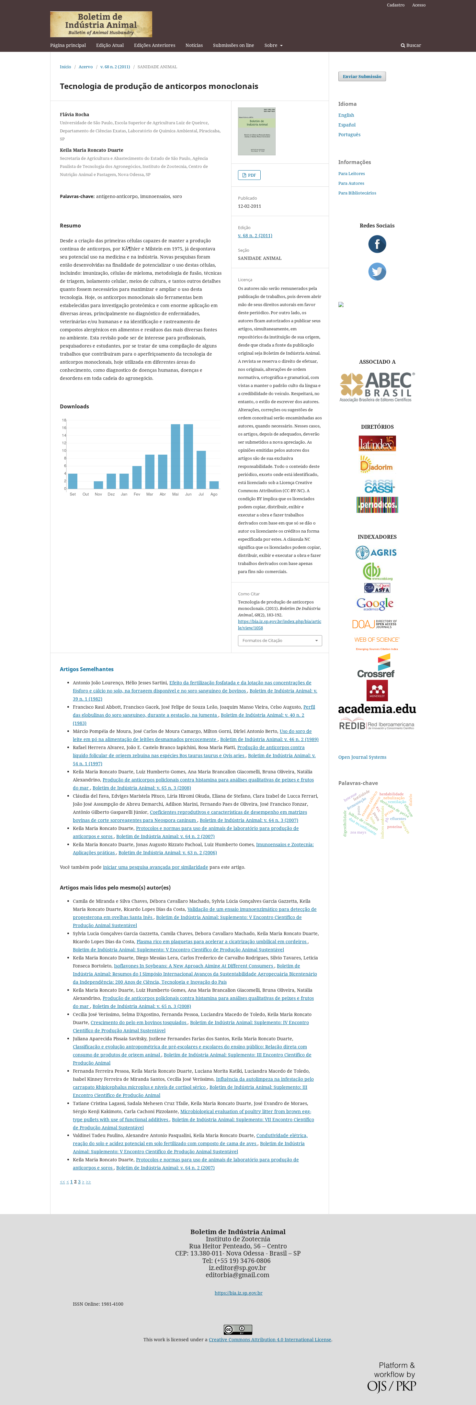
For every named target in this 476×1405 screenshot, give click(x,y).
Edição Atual (110, 45)
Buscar (413, 45)
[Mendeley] (377, 699)
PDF (251, 175)
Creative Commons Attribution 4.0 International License (270, 1339)
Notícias (194, 45)
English (346, 115)
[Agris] (377, 558)
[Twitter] (377, 271)
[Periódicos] (377, 511)
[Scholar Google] (377, 611)
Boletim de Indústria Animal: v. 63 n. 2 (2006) (168, 852)
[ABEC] (377, 401)
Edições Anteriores (154, 45)
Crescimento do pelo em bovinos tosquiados (139, 1022)
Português (349, 134)
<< (62, 1181)
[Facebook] (377, 244)
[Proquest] (377, 591)
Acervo (86, 67)
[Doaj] (377, 630)
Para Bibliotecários (357, 193)
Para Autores (351, 183)
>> (88, 1181)
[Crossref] (377, 675)
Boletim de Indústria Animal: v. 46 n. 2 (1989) (269, 739)
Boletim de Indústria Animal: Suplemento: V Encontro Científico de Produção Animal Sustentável (178, 949)
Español (347, 125)
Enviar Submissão (362, 76)
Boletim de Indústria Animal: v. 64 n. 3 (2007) (249, 820)
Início (65, 67)
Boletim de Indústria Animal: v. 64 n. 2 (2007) (165, 836)
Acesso (419, 5)
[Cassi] (377, 492)
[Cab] (377, 579)
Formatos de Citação (262, 640)
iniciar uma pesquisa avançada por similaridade (155, 867)
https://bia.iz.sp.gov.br (239, 1293)
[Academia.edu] (377, 711)
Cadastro (396, 5)
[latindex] (377, 450)
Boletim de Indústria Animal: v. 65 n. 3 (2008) (142, 788)
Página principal (68, 45)
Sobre (272, 45)
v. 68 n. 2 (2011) (115, 67)
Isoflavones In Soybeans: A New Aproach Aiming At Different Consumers (194, 966)
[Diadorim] (377, 472)
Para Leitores (351, 173)
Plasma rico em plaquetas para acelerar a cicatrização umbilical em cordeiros (222, 941)
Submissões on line (233, 45)
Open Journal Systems (362, 757)
